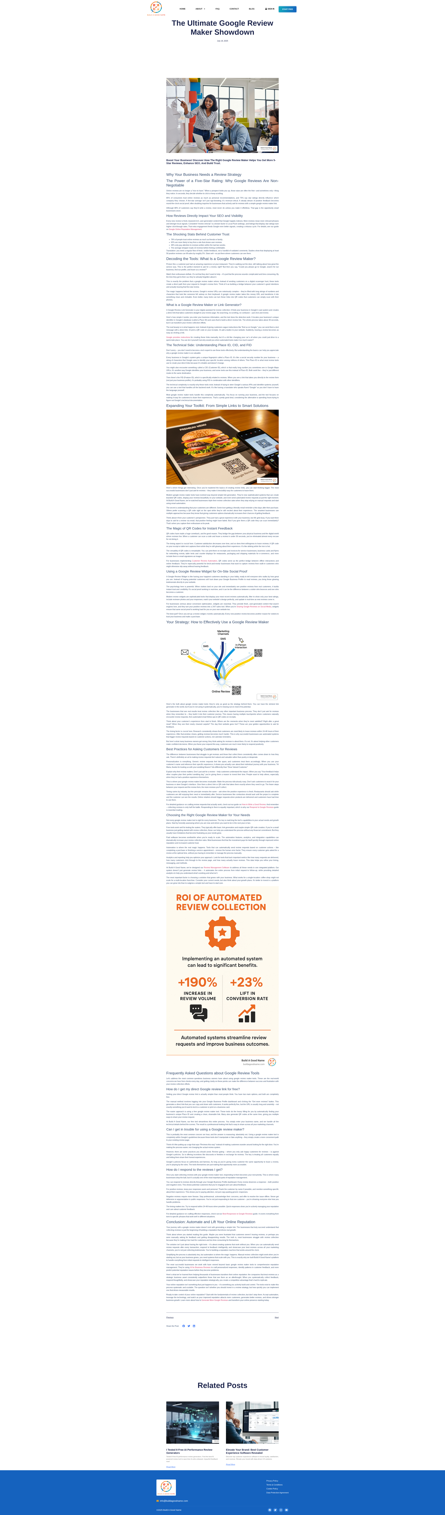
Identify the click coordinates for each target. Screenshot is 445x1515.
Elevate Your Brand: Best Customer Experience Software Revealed (247, 1451)
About (198, 9)
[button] (183, 1326)
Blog (251, 9)
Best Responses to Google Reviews (238, 1214)
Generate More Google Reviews (215, 1300)
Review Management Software (216, 868)
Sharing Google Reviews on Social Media (254, 607)
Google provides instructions (178, 337)
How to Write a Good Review (254, 804)
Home (182, 9)
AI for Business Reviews (200, 1267)
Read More (170, 1467)
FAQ (217, 9)
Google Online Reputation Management (185, 229)
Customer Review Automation (204, 561)
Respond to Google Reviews (261, 807)
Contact (234, 9)
